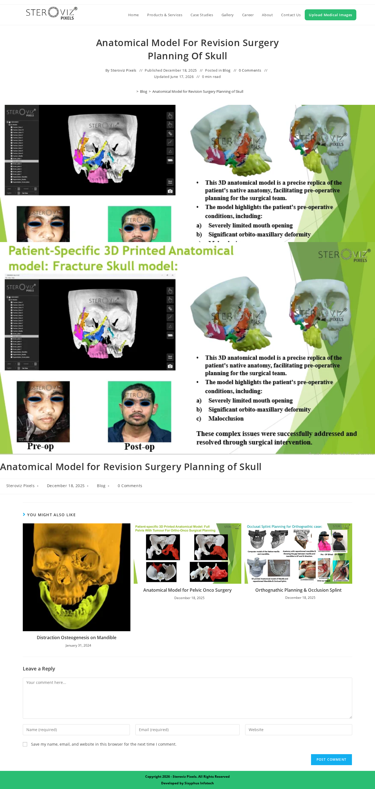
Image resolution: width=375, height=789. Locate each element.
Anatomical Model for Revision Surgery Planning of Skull (197, 91)
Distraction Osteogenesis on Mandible (76, 637)
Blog (226, 70)
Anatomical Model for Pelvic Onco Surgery (187, 590)
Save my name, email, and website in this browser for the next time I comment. (104, 744)
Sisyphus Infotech (199, 783)
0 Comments (250, 70)
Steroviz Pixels (123, 70)
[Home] (133, 91)
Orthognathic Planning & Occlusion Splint (298, 590)
